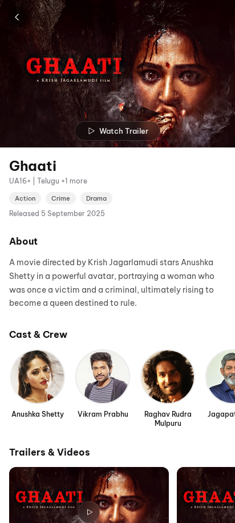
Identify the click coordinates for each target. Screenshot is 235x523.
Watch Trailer (123, 130)
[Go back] (17, 17)
